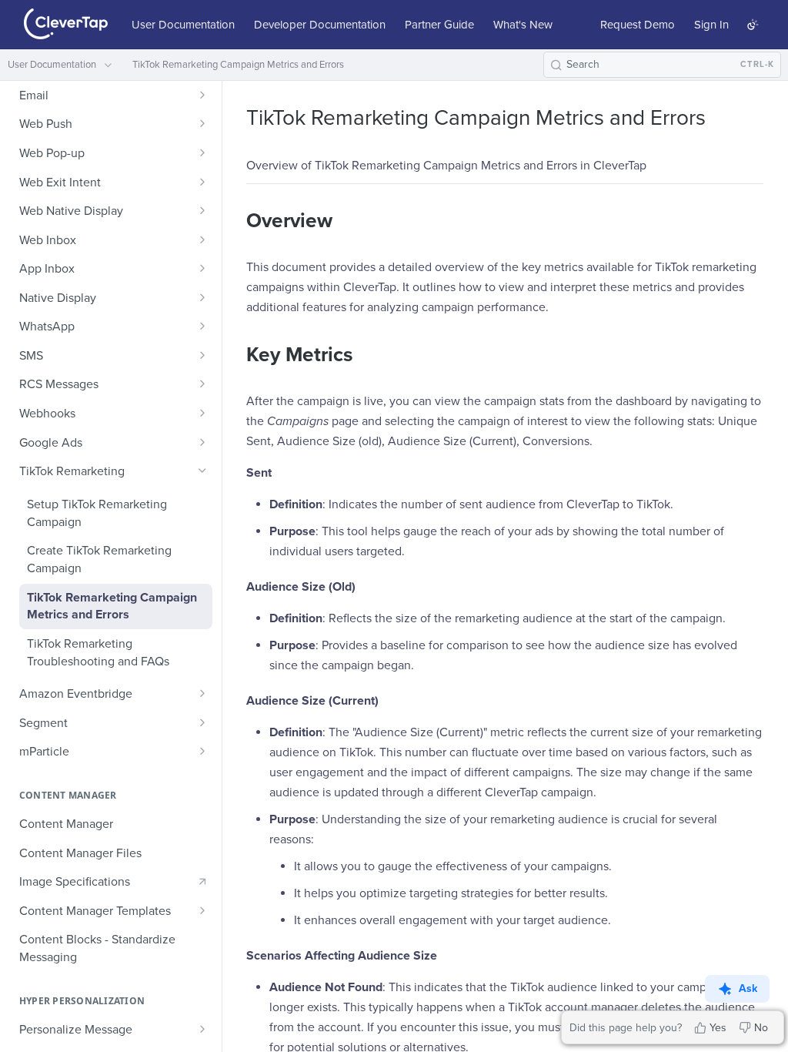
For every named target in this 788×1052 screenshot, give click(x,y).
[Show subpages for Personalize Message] (202, 1029)
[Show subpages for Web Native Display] (202, 210)
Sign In (711, 25)
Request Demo (637, 25)
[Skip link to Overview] (235, 221)
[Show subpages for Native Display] (202, 297)
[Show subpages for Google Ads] (202, 442)
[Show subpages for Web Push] (202, 123)
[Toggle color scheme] (752, 24)
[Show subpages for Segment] (202, 722)
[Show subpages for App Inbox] (202, 268)
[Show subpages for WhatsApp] (202, 326)
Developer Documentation (320, 25)
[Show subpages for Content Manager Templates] (202, 910)
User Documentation (183, 25)
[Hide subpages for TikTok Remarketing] (202, 470)
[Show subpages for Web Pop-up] (202, 152)
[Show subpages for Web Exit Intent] (202, 182)
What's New (523, 25)
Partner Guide (439, 25)
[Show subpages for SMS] (202, 355)
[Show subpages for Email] (202, 95)
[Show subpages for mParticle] (202, 751)
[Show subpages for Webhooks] (202, 413)
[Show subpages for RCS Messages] (202, 383)
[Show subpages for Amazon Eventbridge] (202, 693)
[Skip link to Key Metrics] (235, 355)
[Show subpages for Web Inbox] (202, 239)
